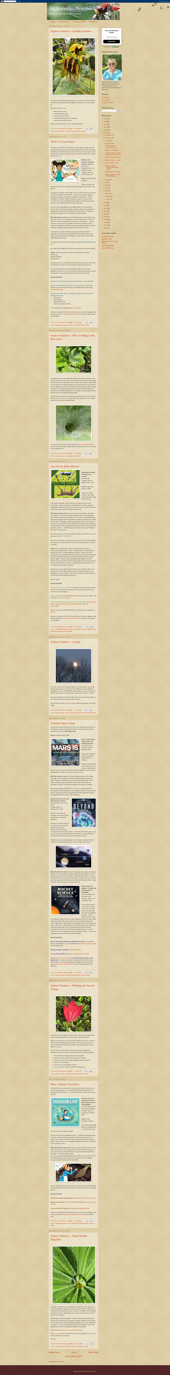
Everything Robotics (76, 604)
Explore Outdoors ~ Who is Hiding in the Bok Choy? (113, 153)
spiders (75, 456)
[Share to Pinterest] (92, 129)
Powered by (107, 47)
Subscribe (111, 41)
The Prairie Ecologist (108, 245)
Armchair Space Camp (63, 723)
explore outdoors (60, 131)
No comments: (78, 1343)
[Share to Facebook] (91, 129)
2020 (105, 202)
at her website (76, 308)
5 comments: (78, 322)
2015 (105, 216)
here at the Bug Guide (85, 444)
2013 (105, 222)
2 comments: (78, 128)
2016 (105, 214)
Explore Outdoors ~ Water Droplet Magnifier (112, 175)
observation (64, 325)
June (107, 185)
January (107, 199)
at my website (106, 100)
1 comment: (78, 453)
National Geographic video (81, 1208)
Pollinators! (93, 21)
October (107, 140)
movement (84, 629)
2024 (105, 124)
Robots (70, 631)
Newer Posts (54, 1352)
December (108, 135)
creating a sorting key (57, 289)
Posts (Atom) (60, 1361)
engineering (76, 629)
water (86, 1346)
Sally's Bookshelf (63, 958)
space (88, 975)
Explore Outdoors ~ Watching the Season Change (112, 167)
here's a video (57, 1333)
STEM (87, 325)
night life (79, 712)
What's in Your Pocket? (63, 141)
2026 (105, 118)
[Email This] (86, 129)
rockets (83, 975)
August (107, 179)
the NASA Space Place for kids (80, 954)
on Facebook (105, 97)
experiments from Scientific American (71, 1330)
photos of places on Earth (89, 943)
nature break (76, 131)
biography (58, 325)
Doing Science (64, 21)
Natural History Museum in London (85, 1198)
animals (70, 629)
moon (67, 712)
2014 (105, 219)
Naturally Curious (107, 239)
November (108, 138)
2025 (105, 121)
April (106, 191)
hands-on (57, 975)
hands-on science (70, 1346)
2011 (105, 228)
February (108, 196)
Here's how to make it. (64, 598)
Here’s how (68, 1202)
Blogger (94, 1371)
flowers (70, 131)
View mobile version (73, 1356)
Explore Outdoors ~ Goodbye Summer (71, 31)
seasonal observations (89, 712)
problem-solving (62, 631)
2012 (105, 225)
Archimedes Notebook (73, 8)
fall (66, 131)
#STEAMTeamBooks (61, 629)
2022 (105, 130)
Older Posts (93, 1352)
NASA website (77, 949)
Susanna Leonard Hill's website (72, 314)
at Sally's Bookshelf (107, 102)
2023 (105, 127)
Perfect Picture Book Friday (77, 325)
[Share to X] (89, 129)
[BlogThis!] (87, 129)
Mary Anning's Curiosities (65, 1084)
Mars (62, 975)
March (107, 193)
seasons (83, 131)
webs (79, 456)
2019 (105, 205)
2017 (105, 211)
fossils (69, 1223)
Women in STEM (79, 21)
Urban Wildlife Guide (108, 248)
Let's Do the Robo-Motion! (65, 466)
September (108, 143)
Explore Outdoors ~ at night (65, 641)
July (106, 182)
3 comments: (78, 626)
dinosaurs (64, 1223)
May (106, 188)
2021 (105, 132)
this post (69, 703)
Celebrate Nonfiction (108, 236)
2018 (105, 208)
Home (53, 21)
